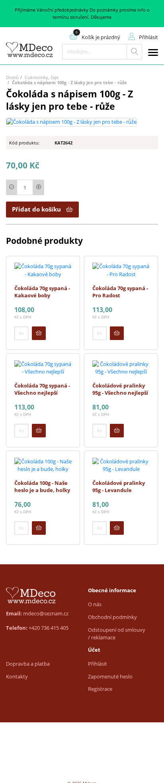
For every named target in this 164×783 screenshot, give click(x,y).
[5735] (39, 528)
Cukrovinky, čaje (42, 77)
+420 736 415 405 (48, 627)
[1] (134, 51)
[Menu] (153, 53)
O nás (95, 604)
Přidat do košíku (36, 209)
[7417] (39, 333)
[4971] (117, 430)
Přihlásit (97, 663)
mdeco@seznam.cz (45, 613)
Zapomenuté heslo (110, 676)
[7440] (117, 333)
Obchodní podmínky (112, 617)
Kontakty (17, 676)
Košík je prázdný (101, 37)
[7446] (39, 430)
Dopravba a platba (28, 663)
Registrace (100, 688)
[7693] (117, 528)
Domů (12, 77)
